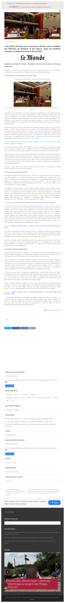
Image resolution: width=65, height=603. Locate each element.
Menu (56, 502)
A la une (9, 41)
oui (7, 382)
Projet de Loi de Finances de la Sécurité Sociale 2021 (20, 397)
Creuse (16, 394)
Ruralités (56, 397)
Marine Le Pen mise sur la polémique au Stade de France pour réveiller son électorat (32, 202)
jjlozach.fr (32, 599)
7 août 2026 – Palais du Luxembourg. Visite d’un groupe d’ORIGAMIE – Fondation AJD (29, 421)
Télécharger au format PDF (53, 310)
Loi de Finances (24, 394)
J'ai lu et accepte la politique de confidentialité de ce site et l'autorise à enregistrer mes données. (31, 380)
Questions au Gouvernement (44, 397)
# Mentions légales (9, 512)
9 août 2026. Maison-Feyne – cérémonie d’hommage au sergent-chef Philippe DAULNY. (30, 418)
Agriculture (9, 394)
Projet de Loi (33, 394)
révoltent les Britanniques (43, 267)
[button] (60, 11)
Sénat (12, 400)
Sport (12, 41)
